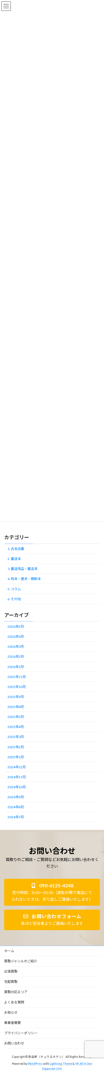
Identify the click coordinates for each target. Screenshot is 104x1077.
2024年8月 (15, 807)
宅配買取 (10, 982)
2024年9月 (15, 797)
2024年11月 (16, 777)
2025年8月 (15, 707)
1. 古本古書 (15, 549)
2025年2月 (15, 747)
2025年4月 (15, 727)
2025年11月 (16, 676)
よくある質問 (14, 1002)
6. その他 (14, 599)
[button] (52, 892)
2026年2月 (15, 656)
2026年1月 (15, 666)
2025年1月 (15, 757)
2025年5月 (15, 717)
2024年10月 (16, 787)
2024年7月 (15, 817)
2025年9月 (15, 697)
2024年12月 (16, 767)
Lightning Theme (61, 1063)
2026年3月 (15, 646)
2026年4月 (15, 636)
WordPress (35, 1063)
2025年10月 (16, 686)
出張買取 (10, 971)
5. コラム (14, 589)
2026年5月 (15, 626)
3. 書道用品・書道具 (22, 569)
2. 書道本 (14, 559)
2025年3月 (15, 737)
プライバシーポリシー (20, 1033)
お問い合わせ (14, 1043)
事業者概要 (12, 1023)
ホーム (9, 951)
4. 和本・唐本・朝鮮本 (24, 579)
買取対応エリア (15, 992)
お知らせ (10, 1012)
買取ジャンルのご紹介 (20, 961)
